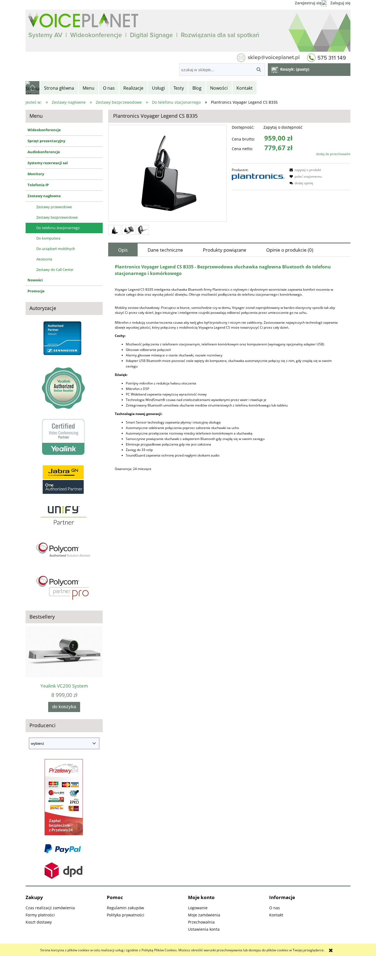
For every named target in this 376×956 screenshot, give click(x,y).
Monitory (36, 173)
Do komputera (48, 238)
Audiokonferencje (44, 151)
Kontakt (276, 914)
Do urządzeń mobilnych (55, 248)
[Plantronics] (258, 176)
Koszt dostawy (39, 922)
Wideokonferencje (44, 129)
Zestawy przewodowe (54, 206)
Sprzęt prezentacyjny (46, 140)
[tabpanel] (229, 369)
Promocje (36, 291)
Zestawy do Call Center (54, 269)
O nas (274, 907)
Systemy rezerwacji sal (48, 162)
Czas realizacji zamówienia (50, 907)
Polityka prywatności (125, 914)
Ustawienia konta (204, 929)
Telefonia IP (38, 184)
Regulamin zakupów (125, 907)
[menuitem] (59, 88)
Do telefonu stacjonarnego (58, 227)
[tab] (123, 249)
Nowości (35, 280)
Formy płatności (40, 914)
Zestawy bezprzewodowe (57, 217)
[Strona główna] (33, 87)
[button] (304, 169)
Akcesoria (44, 259)
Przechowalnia (201, 922)
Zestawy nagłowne (44, 195)
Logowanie (198, 907)
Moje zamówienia (204, 914)
